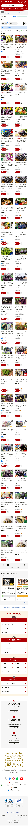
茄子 (5, 27)
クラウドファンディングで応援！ (8, 683)
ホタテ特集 (17, 667)
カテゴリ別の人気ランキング (7, 624)
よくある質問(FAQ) (14, 727)
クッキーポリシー (20, 817)
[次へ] (23, 565)
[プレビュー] (12, 36)
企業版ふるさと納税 (15, 790)
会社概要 (3, 815)
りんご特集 (4, 667)
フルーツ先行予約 (5, 652)
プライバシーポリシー (9, 817)
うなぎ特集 (4, 663)
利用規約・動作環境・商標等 (14, 820)
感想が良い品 (4, 632)
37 (2, 214)
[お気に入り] (8, 57)
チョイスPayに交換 (6, 687)
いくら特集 (17, 663)
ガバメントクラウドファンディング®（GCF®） (15, 785)
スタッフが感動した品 (6, 648)
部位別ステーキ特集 (6, 671)
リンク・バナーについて (21, 815)
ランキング (15, 8)
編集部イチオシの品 (6, 643)
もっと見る (23, 603)
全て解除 (9, 27)
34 (16, 214)
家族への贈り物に (5, 691)
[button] (25, 6)
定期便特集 (17, 671)
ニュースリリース (10, 815)
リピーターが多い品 (6, 628)
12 (2, 239)
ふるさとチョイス (14, 782)
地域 (10, 8)
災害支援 (15, 787)
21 (2, 99)
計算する (16, 16)
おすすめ (22, 8)
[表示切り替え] (25, 23)
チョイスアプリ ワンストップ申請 (10, 30)
